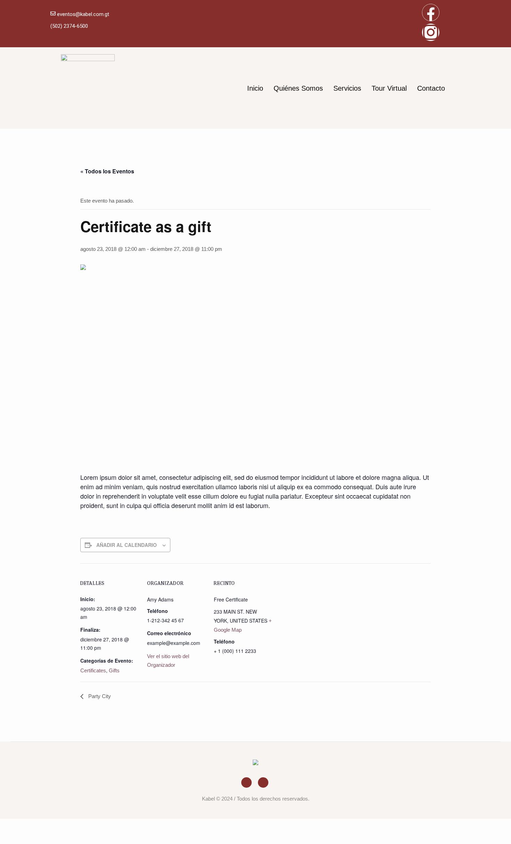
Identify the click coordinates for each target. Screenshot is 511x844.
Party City (99, 696)
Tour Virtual (389, 88)
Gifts (114, 670)
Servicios (347, 88)
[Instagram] (430, 32)
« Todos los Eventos (107, 171)
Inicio (255, 88)
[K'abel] (255, 763)
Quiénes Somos (298, 88)
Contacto (431, 88)
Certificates (93, 670)
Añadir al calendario (126, 544)
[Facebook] (430, 12)
